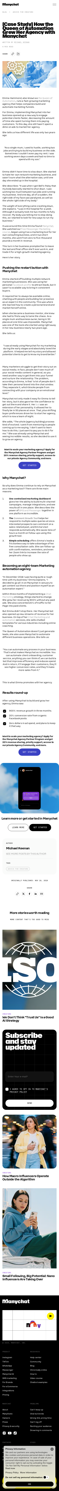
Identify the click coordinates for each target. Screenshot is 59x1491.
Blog (4, 12)
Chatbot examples (38, 1382)
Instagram (7, 1357)
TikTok (5, 1362)
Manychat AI (8, 1374)
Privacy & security (10, 1426)
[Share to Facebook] (29, 893)
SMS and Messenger (30, 510)
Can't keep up (36, 1410)
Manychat (47, 226)
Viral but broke (37, 1414)
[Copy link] (12, 53)
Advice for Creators (23, 12)
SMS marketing (9, 1378)
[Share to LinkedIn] (35, 893)
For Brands (7, 1382)
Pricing (5, 1395)
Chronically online (38, 1370)
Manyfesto (7, 1414)
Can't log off (36, 1422)
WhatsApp (7, 1366)
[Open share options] (18, 53)
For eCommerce (10, 1387)
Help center (35, 1357)
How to (33, 1374)
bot (37, 404)
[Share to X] (23, 893)
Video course (36, 1378)
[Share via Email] (41, 893)
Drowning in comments (41, 1430)
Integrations (8, 1391)
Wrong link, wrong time (41, 1418)
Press (5, 1422)
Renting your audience (41, 1426)
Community (35, 1362)
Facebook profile (22, 285)
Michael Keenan (21, 42)
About (5, 1410)
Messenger (7, 1370)
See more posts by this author (26, 853)
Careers (6, 1418)
